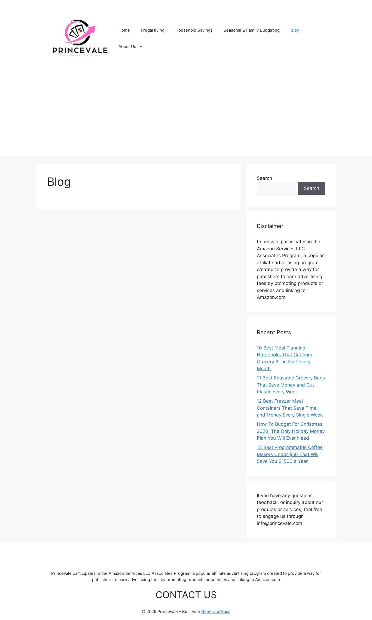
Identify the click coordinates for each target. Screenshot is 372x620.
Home (124, 30)
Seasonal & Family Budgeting (252, 30)
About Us (127, 46)
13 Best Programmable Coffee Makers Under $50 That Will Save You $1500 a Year (290, 454)
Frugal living (152, 30)
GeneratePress (215, 611)
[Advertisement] (186, 118)
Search (264, 178)
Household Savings (194, 30)
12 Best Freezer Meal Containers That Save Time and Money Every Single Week (290, 408)
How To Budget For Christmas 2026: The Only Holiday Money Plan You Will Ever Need (291, 431)
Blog (295, 30)
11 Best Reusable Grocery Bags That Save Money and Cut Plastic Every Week (291, 384)
